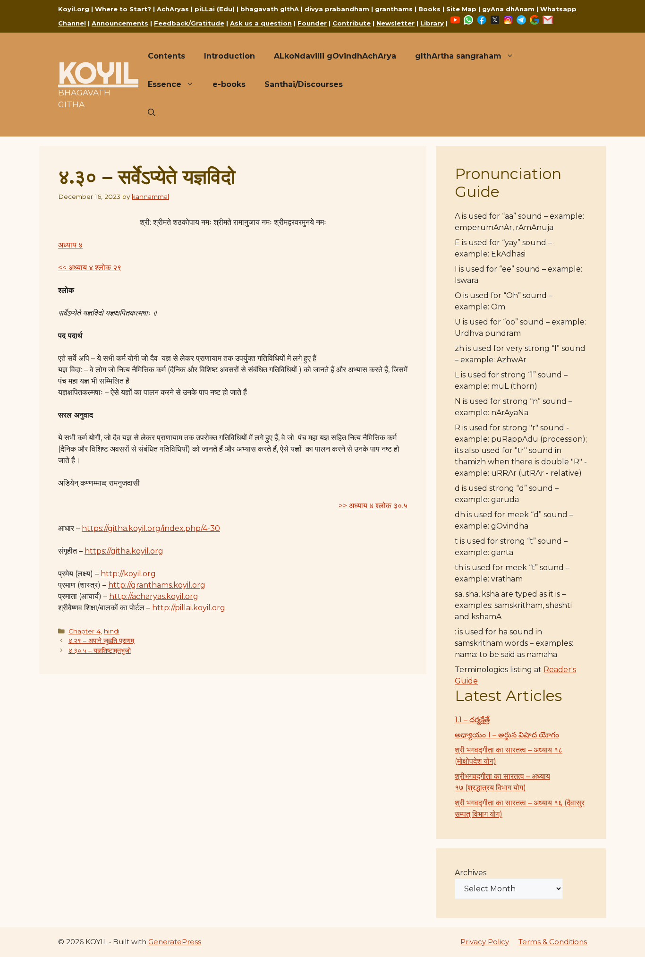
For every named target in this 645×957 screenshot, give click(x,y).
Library (432, 23)
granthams (394, 9)
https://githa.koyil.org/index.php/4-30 (151, 528)
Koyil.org (73, 9)
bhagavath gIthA (269, 9)
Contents (166, 55)
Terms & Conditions (552, 941)
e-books (229, 84)
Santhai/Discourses (303, 84)
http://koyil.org (128, 573)
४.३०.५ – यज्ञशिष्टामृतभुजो (99, 650)
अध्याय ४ (70, 244)
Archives (470, 872)
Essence (164, 84)
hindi (111, 631)
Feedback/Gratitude (189, 23)
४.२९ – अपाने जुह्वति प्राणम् (101, 640)
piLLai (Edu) (215, 9)
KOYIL (98, 72)
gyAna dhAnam (508, 9)
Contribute (351, 23)
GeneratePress (174, 941)
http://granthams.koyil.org (156, 585)
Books (429, 9)
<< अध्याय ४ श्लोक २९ (89, 267)
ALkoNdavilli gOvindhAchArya (335, 55)
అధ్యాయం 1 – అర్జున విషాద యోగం (507, 734)
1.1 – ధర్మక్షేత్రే (472, 719)
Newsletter (395, 23)
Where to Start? (123, 9)
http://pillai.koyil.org (188, 607)
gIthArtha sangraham (458, 55)
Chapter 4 (84, 631)
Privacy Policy (484, 941)
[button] (151, 113)
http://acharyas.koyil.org (153, 596)
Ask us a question (261, 23)
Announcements (120, 23)
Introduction (229, 55)
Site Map (461, 9)
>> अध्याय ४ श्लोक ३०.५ (373, 505)
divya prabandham (337, 9)
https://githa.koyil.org (124, 551)
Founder (312, 23)
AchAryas (173, 9)
